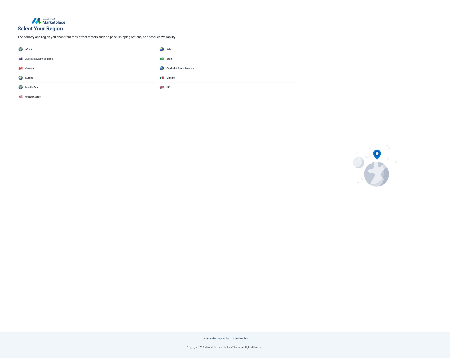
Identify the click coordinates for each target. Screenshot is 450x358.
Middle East (32, 87)
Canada (29, 68)
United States (33, 96)
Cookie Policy (240, 338)
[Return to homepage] (159, 21)
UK (168, 87)
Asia (168, 49)
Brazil (169, 58)
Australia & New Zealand (39, 58)
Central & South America (180, 68)
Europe (29, 77)
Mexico (170, 77)
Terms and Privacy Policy (216, 338)
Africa (28, 49)
